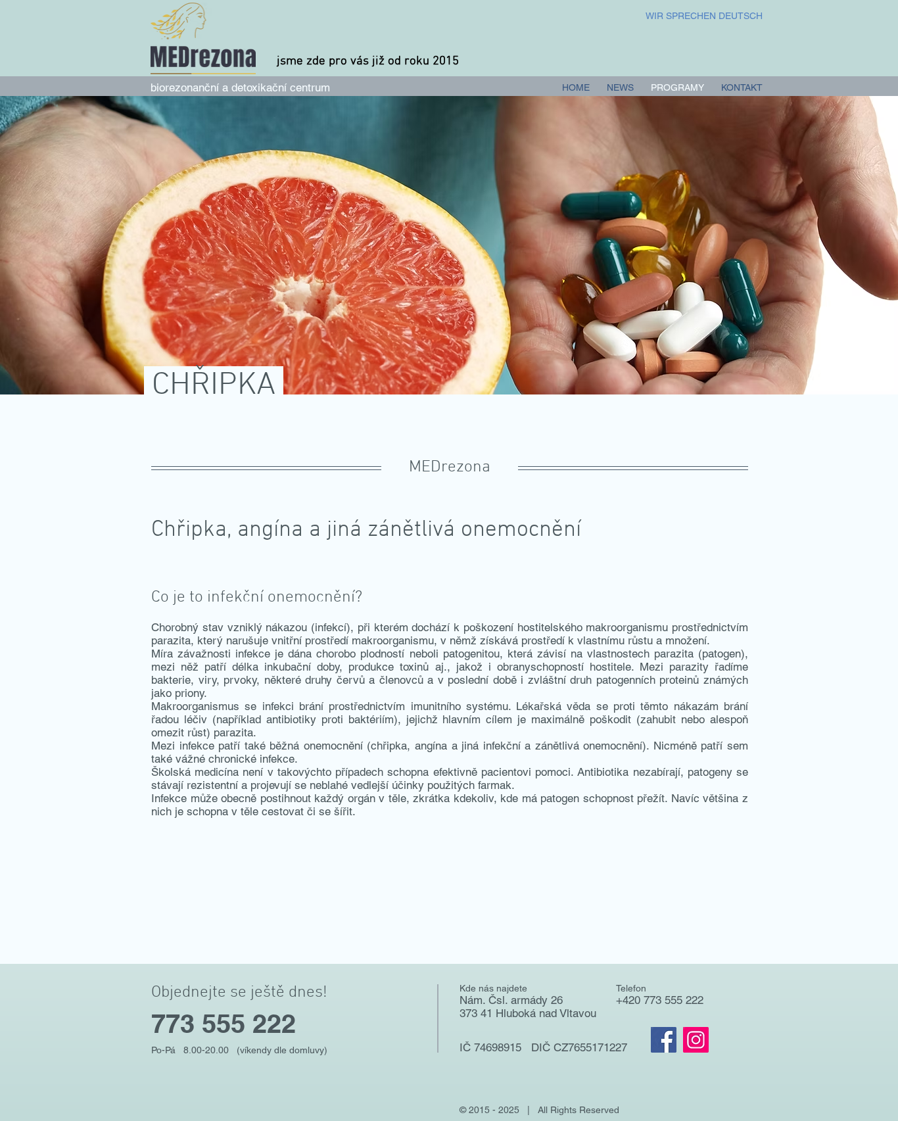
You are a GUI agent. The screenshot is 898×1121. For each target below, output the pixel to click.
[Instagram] (696, 1040)
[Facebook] (663, 1040)
